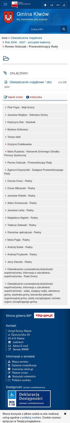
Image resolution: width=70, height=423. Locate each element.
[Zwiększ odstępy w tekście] (58, 5)
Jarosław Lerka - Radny (20, 210)
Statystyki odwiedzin (24, 376)
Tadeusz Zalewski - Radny (21, 225)
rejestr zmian (16, 97)
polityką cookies (31, 417)
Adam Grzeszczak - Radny (22, 203)
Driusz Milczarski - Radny (21, 188)
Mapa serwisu (20, 361)
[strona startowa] (21, 5)
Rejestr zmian (20, 372)
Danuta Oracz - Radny (19, 180)
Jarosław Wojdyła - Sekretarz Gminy (27, 114)
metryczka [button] (36, 97)
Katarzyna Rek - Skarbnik (21, 122)
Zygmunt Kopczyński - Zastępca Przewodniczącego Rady (33, 171)
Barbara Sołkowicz (17, 129)
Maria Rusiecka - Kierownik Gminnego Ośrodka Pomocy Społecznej (31, 153)
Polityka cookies (21, 380)
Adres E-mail (20, 345)
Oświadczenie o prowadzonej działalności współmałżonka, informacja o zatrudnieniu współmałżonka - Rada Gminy (28, 272)
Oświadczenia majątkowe (26, 38)
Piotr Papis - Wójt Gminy (20, 107)
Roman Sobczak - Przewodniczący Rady (29, 162)
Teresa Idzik (14, 137)
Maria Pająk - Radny (18, 239)
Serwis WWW (21, 349)
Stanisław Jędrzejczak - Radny (24, 232)
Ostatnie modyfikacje (24, 365)
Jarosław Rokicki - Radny (21, 195)
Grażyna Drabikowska (19, 144)
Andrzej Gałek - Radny (20, 247)
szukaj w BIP (63, 29)
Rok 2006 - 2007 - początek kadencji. (28, 42)
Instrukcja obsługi (22, 369)
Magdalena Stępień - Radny (22, 217)
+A (51, 5)
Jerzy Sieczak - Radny (19, 261)
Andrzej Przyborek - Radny (22, 254)
